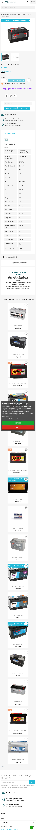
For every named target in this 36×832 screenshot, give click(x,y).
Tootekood (7, 144)
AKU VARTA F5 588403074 (18, 760)
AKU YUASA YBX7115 (18, 441)
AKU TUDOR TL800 (18, 644)
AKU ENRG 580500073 (18, 673)
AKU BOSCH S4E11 (18, 528)
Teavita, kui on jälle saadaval (17, 108)
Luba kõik (18, 423)
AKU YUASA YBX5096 (18, 557)
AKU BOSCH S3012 (18, 702)
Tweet (10, 95)
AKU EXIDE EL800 (18, 615)
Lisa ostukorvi (16, 80)
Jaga (6, 95)
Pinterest (15, 95)
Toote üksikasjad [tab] (10, 133)
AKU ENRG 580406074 (18, 354)
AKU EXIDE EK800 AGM (18, 586)
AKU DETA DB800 (18, 499)
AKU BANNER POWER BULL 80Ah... (18, 383)
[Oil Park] (18, 767)
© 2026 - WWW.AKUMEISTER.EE (11, 830)
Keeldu (18, 427)
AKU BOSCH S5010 (18, 326)
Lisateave (5, 419)
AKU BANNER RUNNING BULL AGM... (18, 470)
